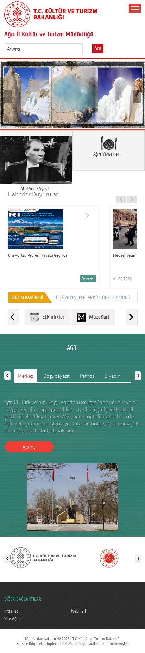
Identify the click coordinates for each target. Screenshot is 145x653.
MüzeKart (98, 317)
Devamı (117, 278)
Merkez (25, 375)
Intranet (11, 611)
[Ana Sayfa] (50, 13)
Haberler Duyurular (33, 194)
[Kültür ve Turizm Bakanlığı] (43, 557)
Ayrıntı (29, 446)
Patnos (87, 375)
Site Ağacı (12, 618)
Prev (8, 96)
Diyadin (112, 375)
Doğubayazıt (56, 375)
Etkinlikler (51, 317)
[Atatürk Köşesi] (36, 150)
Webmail (78, 611)
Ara (97, 48)
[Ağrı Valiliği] (109, 557)
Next (137, 96)
